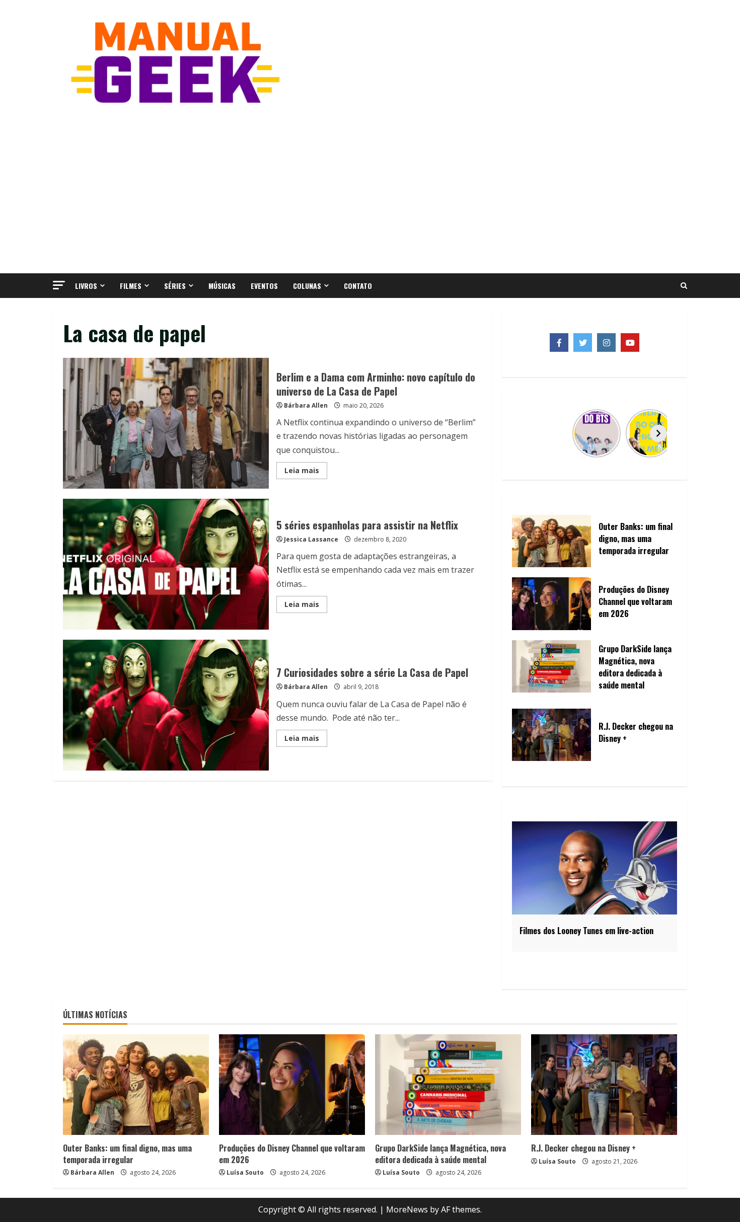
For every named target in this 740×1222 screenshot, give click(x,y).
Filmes (130, 285)
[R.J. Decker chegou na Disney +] (604, 1084)
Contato (358, 285)
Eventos (264, 285)
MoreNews (407, 1209)
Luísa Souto (245, 1172)
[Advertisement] (370, 187)
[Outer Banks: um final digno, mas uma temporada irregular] (136, 1084)
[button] (59, 285)
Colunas (307, 285)
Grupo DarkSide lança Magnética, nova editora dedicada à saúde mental (440, 1153)
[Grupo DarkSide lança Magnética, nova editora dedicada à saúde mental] (448, 1084)
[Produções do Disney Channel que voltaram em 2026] (292, 1084)
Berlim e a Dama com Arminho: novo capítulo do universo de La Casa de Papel (166, 423)
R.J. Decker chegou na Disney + (583, 1148)
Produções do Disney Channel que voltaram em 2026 (292, 1153)
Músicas (222, 285)
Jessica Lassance (311, 539)
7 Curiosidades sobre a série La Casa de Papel (166, 705)
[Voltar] (530, 433)
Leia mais (305, 472)
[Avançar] (658, 433)
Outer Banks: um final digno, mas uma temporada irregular (127, 1153)
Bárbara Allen (306, 405)
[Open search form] (684, 285)
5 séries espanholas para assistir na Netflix (166, 564)
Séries (175, 285)
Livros (86, 285)
